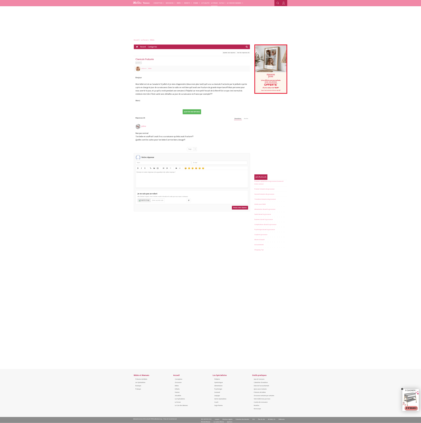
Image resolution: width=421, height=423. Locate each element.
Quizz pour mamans (260, 389)
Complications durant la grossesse (265, 224)
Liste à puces (163, 168)
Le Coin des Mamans (234, 3)
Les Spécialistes (140, 382)
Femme (195, 3)
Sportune (229, 422)
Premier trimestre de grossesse (264, 189)
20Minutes (281, 419)
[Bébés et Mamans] (141, 3)
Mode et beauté (259, 239)
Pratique (138, 389)
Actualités (205, 3)
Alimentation (218, 385)
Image (154, 168)
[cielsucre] (138, 68)
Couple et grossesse (260, 234)
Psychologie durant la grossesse (264, 229)
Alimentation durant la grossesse (264, 209)
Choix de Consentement (170, 419)
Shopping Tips (259, 250)
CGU (253, 419)
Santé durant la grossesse (262, 214)
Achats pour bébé (260, 204)
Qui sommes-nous (206, 419)
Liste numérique (167, 168)
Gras (138, 168)
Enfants (187, 3)
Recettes (256, 405)
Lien (150, 168)
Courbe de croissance (261, 402)
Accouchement (259, 244)
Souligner (145, 168)
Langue (196, 168)
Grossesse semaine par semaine (264, 395)
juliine (143, 126)
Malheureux (199, 168)
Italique (141, 168)
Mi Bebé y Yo (271, 419)
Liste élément (170, 168)
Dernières (238, 118)
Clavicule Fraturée (145, 59)
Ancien (246, 118)
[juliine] (138, 126)
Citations (176, 168)
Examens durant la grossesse (263, 219)
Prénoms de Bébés (141, 379)
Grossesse (170, 3)
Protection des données (242, 419)
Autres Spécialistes (220, 399)
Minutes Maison (205, 422)
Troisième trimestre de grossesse (265, 199)
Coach (216, 402)
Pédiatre (217, 379)
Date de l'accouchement (261, 385)
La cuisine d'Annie (219, 422)
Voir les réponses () (243, 53)
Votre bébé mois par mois (262, 399)
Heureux (185, 168)
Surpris (192, 168)
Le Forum (214, 3)
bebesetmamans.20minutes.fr (141, 419)
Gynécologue (218, 382)
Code (180, 168)
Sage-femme (218, 405)
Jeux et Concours (259, 379)
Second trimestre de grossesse (264, 194)
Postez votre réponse (240, 207)
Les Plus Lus (260, 177)
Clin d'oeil (203, 168)
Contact (217, 419)
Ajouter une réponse (229, 53)
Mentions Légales (227, 419)
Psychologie (218, 389)
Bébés (179, 3)
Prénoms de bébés (260, 392)
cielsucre (143, 68)
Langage (217, 395)
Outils (221, 3)
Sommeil (217, 392)
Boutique (138, 385)
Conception (158, 3)
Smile (189, 168)
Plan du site (261, 419)
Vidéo (157, 168)
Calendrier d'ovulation (261, 382)
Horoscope (257, 408)
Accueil (136, 40)
